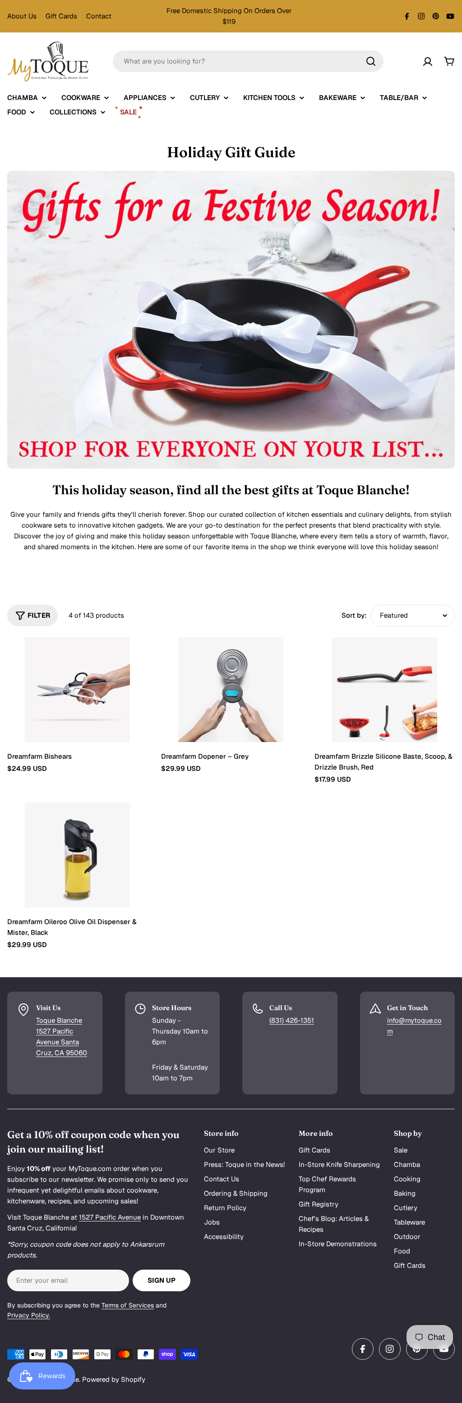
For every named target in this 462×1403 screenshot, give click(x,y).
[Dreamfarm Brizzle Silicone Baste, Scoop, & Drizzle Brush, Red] (384, 689)
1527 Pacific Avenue (110, 1217)
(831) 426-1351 (291, 1020)
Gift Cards (61, 16)
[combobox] (248, 61)
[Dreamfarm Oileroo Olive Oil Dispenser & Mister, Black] (77, 854)
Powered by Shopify (113, 1379)
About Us (22, 16)
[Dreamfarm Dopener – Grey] (231, 689)
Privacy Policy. (28, 1315)
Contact (98, 16)
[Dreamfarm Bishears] (77, 689)
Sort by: (354, 615)
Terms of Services (128, 1305)
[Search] (370, 61)
